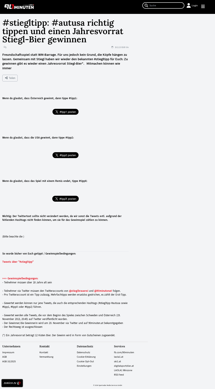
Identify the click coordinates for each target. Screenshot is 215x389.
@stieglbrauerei (78, 290)
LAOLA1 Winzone (123, 370)
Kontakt (43, 352)
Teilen (11, 78)
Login (195, 5)
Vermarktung (46, 356)
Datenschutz (83, 352)
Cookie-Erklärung (86, 356)
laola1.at (118, 356)
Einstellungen (84, 365)
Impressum (8, 352)
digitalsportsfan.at (124, 365)
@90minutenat (103, 290)
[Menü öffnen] (205, 7)
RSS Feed (119, 374)
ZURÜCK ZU (10, 383)
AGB (4, 356)
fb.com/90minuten (124, 352)
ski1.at (117, 361)
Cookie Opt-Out (85, 361)
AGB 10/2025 (9, 361)
